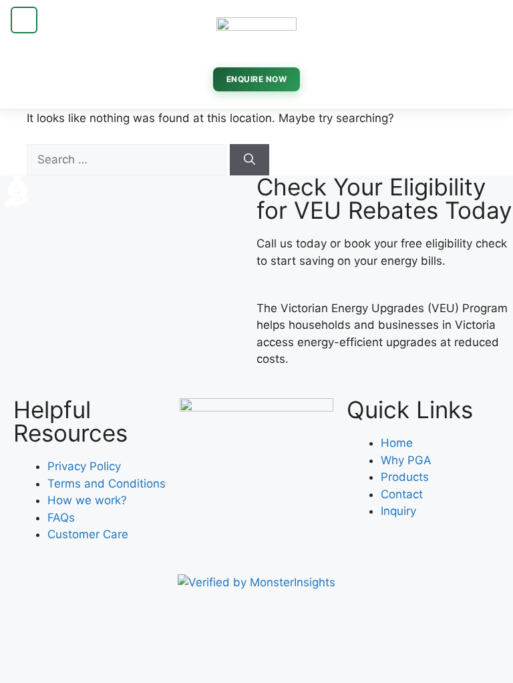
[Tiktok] (270, 520)
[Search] (249, 160)
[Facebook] (196, 520)
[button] (24, 20)
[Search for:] (128, 159)
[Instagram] (233, 520)
